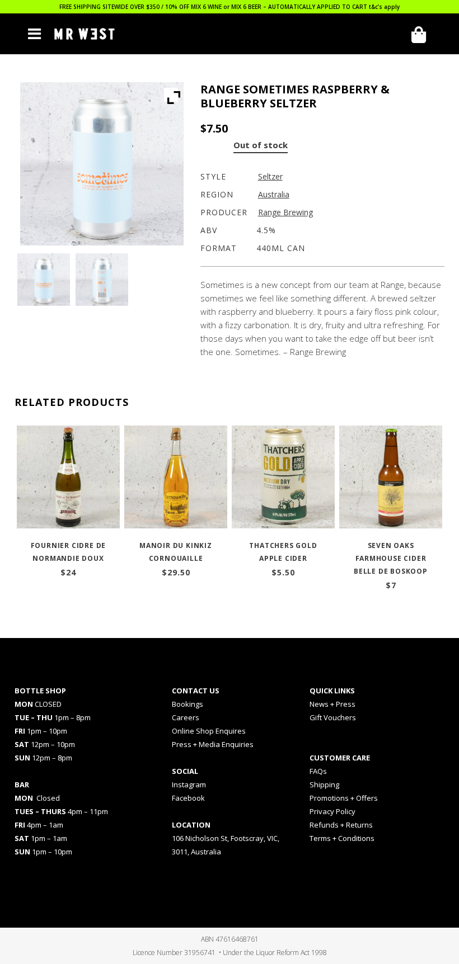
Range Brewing (285, 212)
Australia (273, 194)
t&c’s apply (384, 7)
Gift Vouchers (333, 717)
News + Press (332, 704)
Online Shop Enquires (209, 731)
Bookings (187, 704)
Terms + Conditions (342, 838)
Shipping (324, 784)
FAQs (318, 771)
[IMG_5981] (43, 279)
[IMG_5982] (102, 279)
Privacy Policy (332, 811)
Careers (185, 717)
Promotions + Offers (344, 798)
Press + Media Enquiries (213, 744)
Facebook (188, 798)
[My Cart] (422, 35)
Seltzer (270, 176)
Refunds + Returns (341, 825)
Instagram (189, 784)
